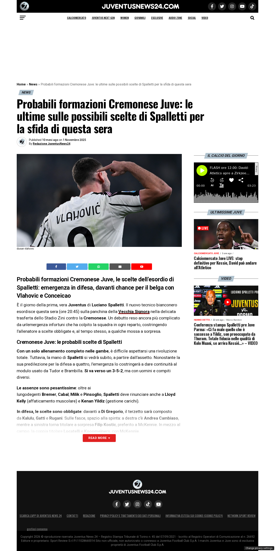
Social (192, 18)
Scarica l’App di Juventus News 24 (41, 516)
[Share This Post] (99, 266)
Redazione (89, 516)
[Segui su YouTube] (158, 504)
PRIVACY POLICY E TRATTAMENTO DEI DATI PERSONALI (130, 516)
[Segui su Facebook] (117, 504)
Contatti (72, 516)
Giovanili (140, 18)
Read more (97, 438)
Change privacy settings (259, 548)
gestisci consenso (37, 529)
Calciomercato (76, 18)
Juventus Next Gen (103, 18)
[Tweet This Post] (77, 266)
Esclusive (157, 18)
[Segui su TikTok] (148, 504)
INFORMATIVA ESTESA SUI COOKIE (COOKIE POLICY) (194, 516)
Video (205, 18)
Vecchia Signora (134, 311)
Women (124, 18)
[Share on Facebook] (57, 266)
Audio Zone (175, 18)
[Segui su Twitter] (127, 504)
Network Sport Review (241, 516)
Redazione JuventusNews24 (51, 143)
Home (21, 84)
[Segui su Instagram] (137, 504)
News (33, 84)
